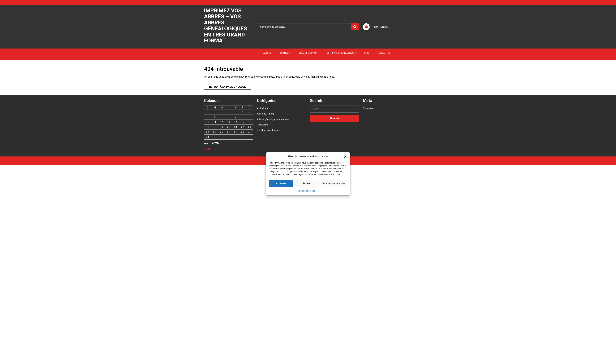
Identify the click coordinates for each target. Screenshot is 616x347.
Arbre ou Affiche (265, 113)
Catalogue (262, 124)
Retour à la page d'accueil (225, 86)
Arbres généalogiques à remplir (273, 119)
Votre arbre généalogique (341, 53)
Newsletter (384, 53)
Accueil (267, 53)
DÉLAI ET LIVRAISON (308, 53)
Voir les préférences (333, 183)
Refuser (307, 183)
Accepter (281, 183)
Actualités (262, 108)
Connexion (368, 108)
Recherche (355, 26)
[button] (345, 156)
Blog (366, 53)
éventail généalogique (268, 130)
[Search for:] (334, 109)
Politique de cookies (306, 191)
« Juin (207, 148)
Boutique (285, 53)
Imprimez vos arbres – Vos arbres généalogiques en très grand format (225, 25)
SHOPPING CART (381, 27)
